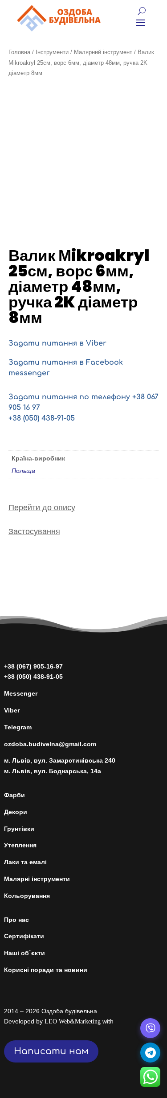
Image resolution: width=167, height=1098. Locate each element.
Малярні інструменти (37, 878)
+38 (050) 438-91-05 (41, 418)
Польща (23, 470)
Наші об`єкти (24, 952)
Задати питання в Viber (57, 343)
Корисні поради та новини (45, 969)
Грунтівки (19, 828)
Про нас (16, 919)
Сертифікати (24, 936)
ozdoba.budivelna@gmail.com (50, 744)
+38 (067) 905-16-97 (33, 666)
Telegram (18, 727)
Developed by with (59, 1021)
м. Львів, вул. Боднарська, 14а (52, 771)
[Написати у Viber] (150, 1028)
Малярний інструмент (103, 52)
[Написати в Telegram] (150, 1053)
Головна (19, 52)
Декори (15, 811)
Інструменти (52, 52)
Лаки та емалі (25, 862)
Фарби (14, 795)
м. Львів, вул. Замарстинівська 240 (59, 760)
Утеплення (20, 845)
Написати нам (51, 1051)
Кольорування (27, 895)
